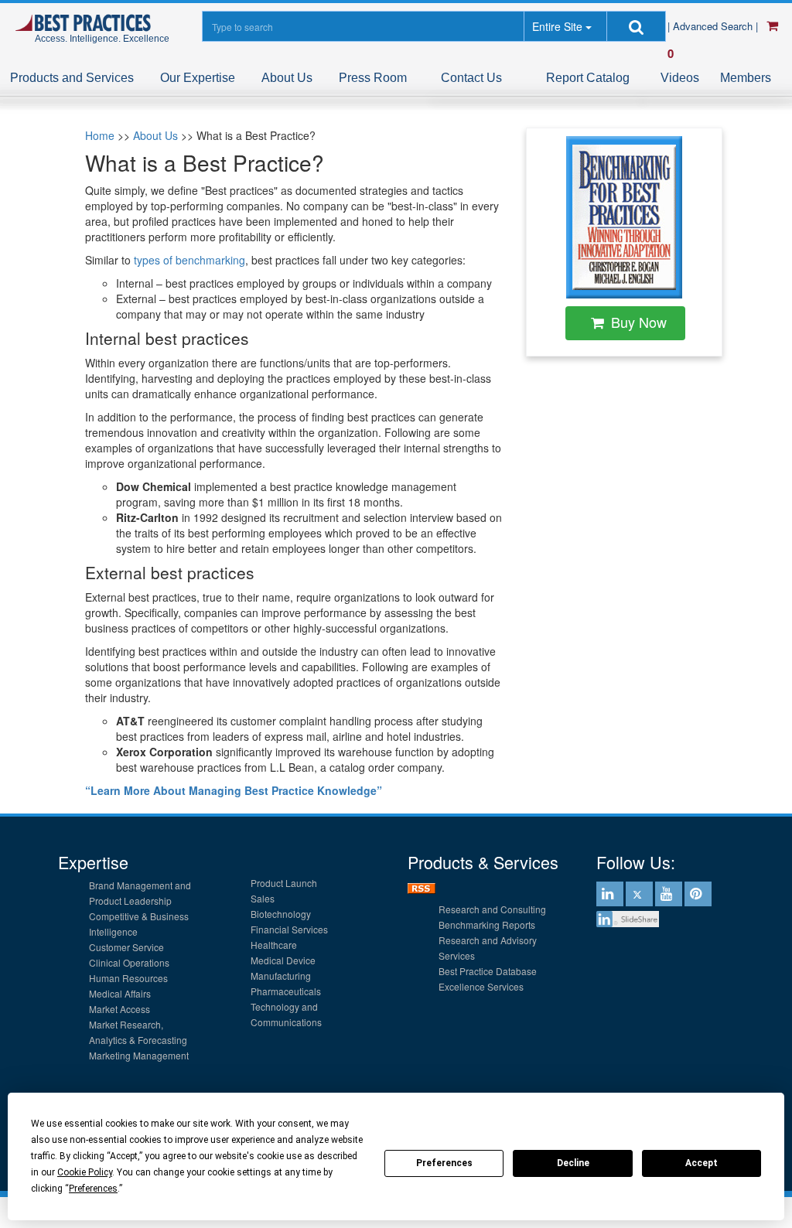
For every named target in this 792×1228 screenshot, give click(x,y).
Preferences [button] (93, 1188)
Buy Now (639, 322)
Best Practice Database (488, 970)
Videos (680, 77)
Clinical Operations (129, 962)
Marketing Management (139, 1055)
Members (745, 77)
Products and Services (72, 77)
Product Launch (284, 882)
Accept (701, 1163)
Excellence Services (481, 986)
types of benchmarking (189, 260)
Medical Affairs (120, 993)
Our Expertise (197, 77)
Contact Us (471, 77)
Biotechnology (281, 913)
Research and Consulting (492, 909)
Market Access (119, 1008)
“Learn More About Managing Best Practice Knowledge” (233, 790)
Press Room (373, 77)
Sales (263, 898)
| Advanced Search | (714, 26)
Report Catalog (588, 77)
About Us (286, 77)
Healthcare (274, 944)
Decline (573, 1163)
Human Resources (128, 977)
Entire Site (557, 26)
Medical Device (283, 960)
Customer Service (126, 946)
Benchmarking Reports (487, 924)
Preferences (444, 1163)
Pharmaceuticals (286, 991)
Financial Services (289, 929)
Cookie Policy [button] (84, 1172)
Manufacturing (281, 975)
